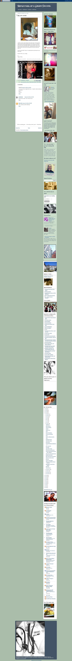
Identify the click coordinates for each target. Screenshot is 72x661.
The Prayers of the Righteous (50, 550)
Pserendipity (48, 524)
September (48, 469)
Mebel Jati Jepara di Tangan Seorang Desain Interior (50, 561)
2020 (46, 484)
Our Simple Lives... (49, 575)
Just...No (47, 508)
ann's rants (48, 595)
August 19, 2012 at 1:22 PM (26, 87)
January (47, 414)
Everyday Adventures (49, 521)
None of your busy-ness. (50, 457)
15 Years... (47, 579)
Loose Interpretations (48, 326)
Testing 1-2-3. (48, 430)
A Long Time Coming (48, 333)
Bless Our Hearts (49, 507)
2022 (46, 487)
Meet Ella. (47, 466)
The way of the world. (49, 434)
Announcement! (48, 530)
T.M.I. (47, 438)
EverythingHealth (49, 533)
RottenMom (48, 582)
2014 (46, 476)
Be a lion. (47, 459)
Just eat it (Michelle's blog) (50, 546)
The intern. (47, 447)
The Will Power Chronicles (50, 598)
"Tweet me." (48, 424)
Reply (20, 93)
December (48, 473)
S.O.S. (46, 329)
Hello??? (47, 564)
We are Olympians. (49, 432)
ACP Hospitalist (49, 537)
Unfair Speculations (48, 342)
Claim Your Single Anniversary (50, 518)
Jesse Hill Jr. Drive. (49, 448)
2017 (46, 480)
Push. (47, 431)
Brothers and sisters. (49, 455)
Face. (47, 435)
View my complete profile (49, 101)
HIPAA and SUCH (48, 291)
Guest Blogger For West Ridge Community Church (50, 543)
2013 (46, 475)
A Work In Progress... (50, 578)
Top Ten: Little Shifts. (49, 460)
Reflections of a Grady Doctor (34, 6)
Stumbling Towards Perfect (51, 517)
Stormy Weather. (48, 427)
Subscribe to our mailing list (49, 196)
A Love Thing (47, 334)
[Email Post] (34, 80)
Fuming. (47, 428)
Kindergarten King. (49, 439)
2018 (46, 482)
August (47, 423)
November (48, 472)
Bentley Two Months (49, 568)
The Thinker (48, 587)
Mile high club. (48, 426)
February (47, 415)
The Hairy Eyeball (48, 353)
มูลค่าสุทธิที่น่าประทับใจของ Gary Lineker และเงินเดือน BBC (51, 526)
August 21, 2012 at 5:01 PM (27, 103)
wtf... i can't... (48, 547)
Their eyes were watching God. (51, 453)
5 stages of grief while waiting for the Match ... (50, 555)
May (47, 419)
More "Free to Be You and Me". (51, 456)
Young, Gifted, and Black (49, 354)
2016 (46, 479)
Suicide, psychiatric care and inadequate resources (50, 539)
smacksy (47, 514)
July (47, 422)
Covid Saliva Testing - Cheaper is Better (49, 535)
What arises (48, 511)
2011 (46, 411)
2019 (46, 483)
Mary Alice (20, 103)
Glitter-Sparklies (47, 321)
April (47, 418)
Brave (47, 572)
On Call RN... (48, 567)
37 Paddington (48, 510)
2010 (46, 410)
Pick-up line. (48, 442)
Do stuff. (50, 228)
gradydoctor (52, 87)
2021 (46, 486)
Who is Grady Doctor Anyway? (50, 295)
